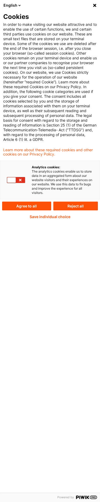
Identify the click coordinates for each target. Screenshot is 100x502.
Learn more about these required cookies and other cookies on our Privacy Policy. (48, 152)
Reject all (75, 206)
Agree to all (26, 206)
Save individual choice (50, 217)
